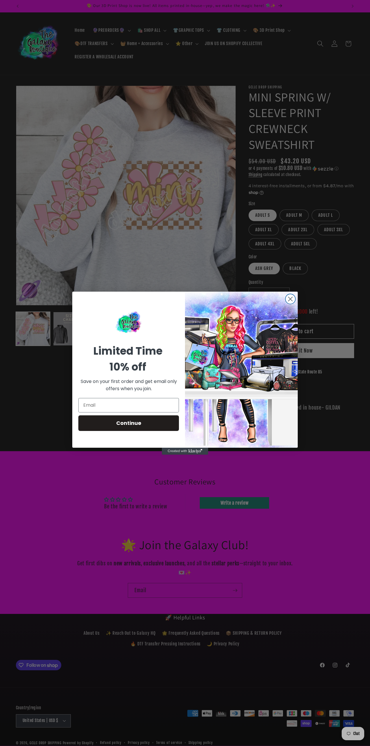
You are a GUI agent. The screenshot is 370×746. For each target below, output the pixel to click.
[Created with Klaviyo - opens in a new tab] (185, 451)
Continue (128, 423)
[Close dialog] (290, 299)
